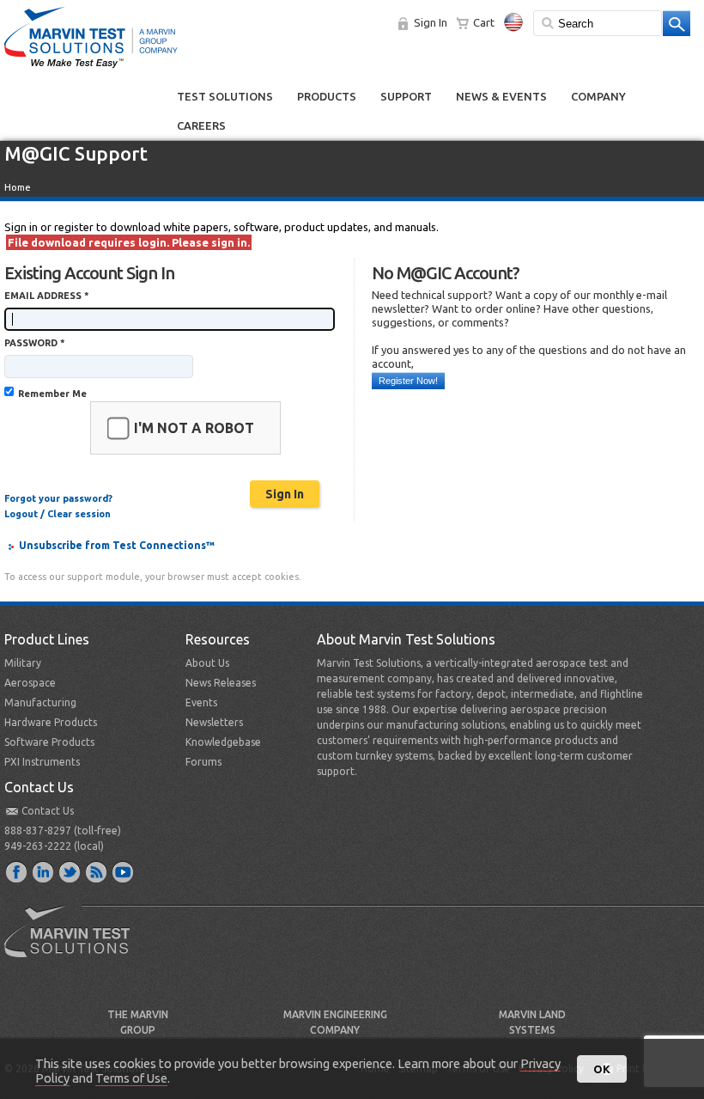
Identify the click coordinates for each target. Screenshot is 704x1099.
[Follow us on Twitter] (70, 871)
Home (17, 187)
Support (406, 96)
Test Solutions (225, 96)
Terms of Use (131, 1078)
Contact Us (47, 810)
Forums (203, 761)
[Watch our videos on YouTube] (124, 871)
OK (601, 1069)
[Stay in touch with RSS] (97, 871)
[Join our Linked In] (44, 871)
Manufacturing (40, 702)
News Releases (220, 682)
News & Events (501, 96)
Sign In (430, 22)
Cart (484, 22)
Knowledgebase (223, 742)
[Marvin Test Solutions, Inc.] (91, 69)
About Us (207, 663)
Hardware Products (50, 722)
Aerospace (30, 682)
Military (22, 663)
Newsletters (214, 722)
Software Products (49, 742)
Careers (201, 125)
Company (598, 96)
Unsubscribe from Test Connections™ (117, 545)
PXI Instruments (42, 761)
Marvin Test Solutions (73, 944)
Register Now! (408, 380)
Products (326, 96)
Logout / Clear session (57, 514)
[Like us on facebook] (17, 871)
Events (201, 702)
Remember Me (52, 393)
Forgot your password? (58, 498)
